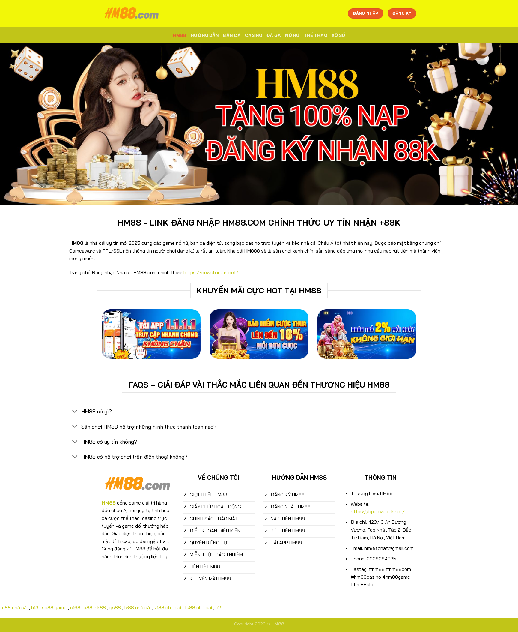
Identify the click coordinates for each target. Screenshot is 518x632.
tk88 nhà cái (198, 607)
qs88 (115, 607)
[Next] (435, 338)
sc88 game (54, 607)
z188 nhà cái (167, 607)
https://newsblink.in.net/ (210, 272)
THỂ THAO (315, 35)
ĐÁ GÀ (274, 35)
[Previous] (82, 338)
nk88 (100, 607)
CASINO (254, 35)
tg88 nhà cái (14, 607)
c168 (75, 607)
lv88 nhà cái (137, 607)
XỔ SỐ (338, 35)
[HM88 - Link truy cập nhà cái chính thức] (132, 13)
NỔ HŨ (292, 35)
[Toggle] (75, 412)
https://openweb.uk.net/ (378, 511)
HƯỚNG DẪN (205, 35)
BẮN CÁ (232, 35)
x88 (88, 607)
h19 (34, 607)
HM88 (179, 35)
